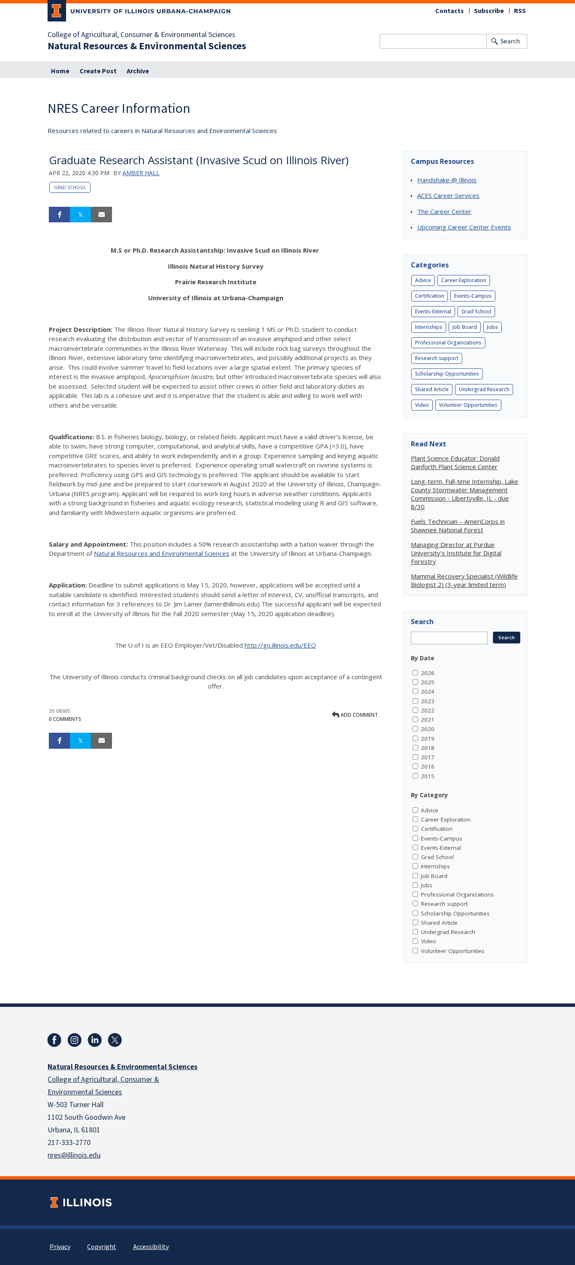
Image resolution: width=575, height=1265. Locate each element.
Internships (428, 327)
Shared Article (432, 389)
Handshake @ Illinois (447, 180)
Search (510, 41)
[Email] (101, 215)
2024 (427, 691)
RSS (520, 11)
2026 (427, 673)
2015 (427, 776)
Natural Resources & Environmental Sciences (147, 46)
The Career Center (444, 211)
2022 (427, 710)
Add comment (358, 714)
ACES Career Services (448, 195)
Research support (436, 358)
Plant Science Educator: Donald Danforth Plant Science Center (455, 462)
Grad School (70, 187)
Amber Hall (141, 173)
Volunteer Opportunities (468, 404)
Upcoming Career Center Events (464, 227)
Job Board (465, 327)
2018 (427, 748)
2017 (427, 757)
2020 (427, 729)
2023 (427, 701)
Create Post (98, 71)
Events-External (433, 311)
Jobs (492, 327)
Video (422, 404)
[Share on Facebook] (59, 215)
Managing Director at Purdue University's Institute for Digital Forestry (456, 553)
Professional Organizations (448, 342)
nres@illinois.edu (74, 1155)
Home (60, 71)
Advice (423, 280)
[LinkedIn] (94, 1040)
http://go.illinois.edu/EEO (280, 645)
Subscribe (489, 11)
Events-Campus (473, 295)
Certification (429, 295)
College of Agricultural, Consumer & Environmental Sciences (141, 35)
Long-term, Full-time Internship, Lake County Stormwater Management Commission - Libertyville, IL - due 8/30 (464, 494)
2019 (427, 738)
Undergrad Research (484, 389)
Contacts (449, 11)
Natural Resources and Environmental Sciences (161, 553)
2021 (427, 719)
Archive (138, 71)
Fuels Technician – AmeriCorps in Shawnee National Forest (458, 525)
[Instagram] (74, 1040)
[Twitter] (115, 1040)
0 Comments (65, 719)
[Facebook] (54, 1040)
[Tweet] (80, 215)
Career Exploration (463, 280)
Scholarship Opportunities (447, 373)
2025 (427, 682)
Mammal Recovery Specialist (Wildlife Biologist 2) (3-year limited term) (464, 580)
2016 (427, 766)
